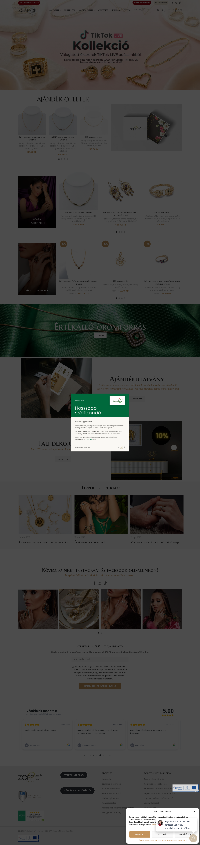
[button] (194, 811)
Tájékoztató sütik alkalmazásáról (152, 840)
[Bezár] (133, 384)
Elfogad (139, 834)
